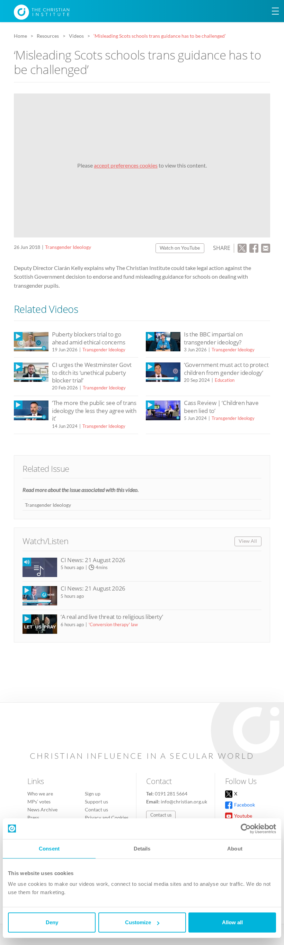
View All (248, 541)
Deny (52, 922)
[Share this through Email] (265, 247)
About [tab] (234, 849)
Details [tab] (142, 849)
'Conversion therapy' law (113, 624)
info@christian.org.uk (184, 801)
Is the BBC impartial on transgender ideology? (213, 338)
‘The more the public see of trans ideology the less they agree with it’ (94, 410)
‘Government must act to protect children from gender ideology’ (226, 368)
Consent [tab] (49, 849)
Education (224, 380)
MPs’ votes (39, 801)
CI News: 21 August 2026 (93, 560)
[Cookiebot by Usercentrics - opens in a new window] (245, 829)
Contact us (96, 809)
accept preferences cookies (126, 165)
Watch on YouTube (180, 248)
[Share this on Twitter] (242, 247)
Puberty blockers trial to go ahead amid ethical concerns (88, 338)
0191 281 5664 (171, 793)
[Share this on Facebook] (253, 247)
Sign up (92, 793)
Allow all (232, 922)
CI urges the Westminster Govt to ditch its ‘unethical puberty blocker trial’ (92, 372)
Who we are (40, 793)
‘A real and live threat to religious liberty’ (112, 617)
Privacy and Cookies (106, 817)
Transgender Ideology (68, 247)
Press (33, 817)
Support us (96, 801)
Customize (138, 922)
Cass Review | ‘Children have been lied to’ (221, 406)
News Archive (42, 809)
